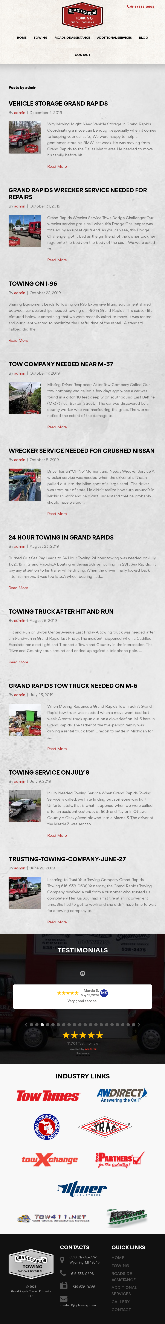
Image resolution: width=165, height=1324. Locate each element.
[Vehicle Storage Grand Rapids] (25, 137)
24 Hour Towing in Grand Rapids (61, 538)
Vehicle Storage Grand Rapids (58, 104)
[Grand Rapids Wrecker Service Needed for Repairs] (25, 231)
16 (112, 1024)
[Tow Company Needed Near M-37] (25, 398)
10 (80, 1024)
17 (117, 1024)
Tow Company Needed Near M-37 (61, 364)
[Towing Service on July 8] (25, 806)
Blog (143, 38)
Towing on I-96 (33, 284)
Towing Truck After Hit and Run (61, 612)
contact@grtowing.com (78, 1305)
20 (133, 1024)
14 (101, 1024)
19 (128, 1024)
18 (123, 1024)
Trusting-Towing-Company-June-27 (67, 860)
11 (85, 1024)
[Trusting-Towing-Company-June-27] (25, 893)
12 (91, 1024)
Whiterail (90, 1049)
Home (21, 38)
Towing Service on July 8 (49, 773)
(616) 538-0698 (142, 7)
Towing (40, 38)
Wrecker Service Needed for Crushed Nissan (82, 451)
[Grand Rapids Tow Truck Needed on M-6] (25, 719)
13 (96, 1024)
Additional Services (114, 38)
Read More (57, 167)
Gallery (121, 1302)
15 (107, 1024)
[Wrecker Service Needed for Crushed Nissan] (25, 484)
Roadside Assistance (72, 38)
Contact (82, 55)
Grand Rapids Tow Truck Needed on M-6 (73, 686)
